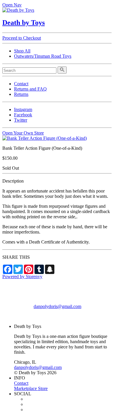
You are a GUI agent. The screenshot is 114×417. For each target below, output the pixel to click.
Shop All (22, 50)
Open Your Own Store (23, 132)
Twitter (20, 120)
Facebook (23, 114)
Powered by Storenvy (22, 276)
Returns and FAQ (30, 88)
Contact (21, 83)
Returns (21, 94)
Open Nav (12, 4)
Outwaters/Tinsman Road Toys (42, 56)
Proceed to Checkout (21, 37)
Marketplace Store (31, 388)
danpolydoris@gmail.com (57, 306)
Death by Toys (23, 22)
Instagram (23, 109)
